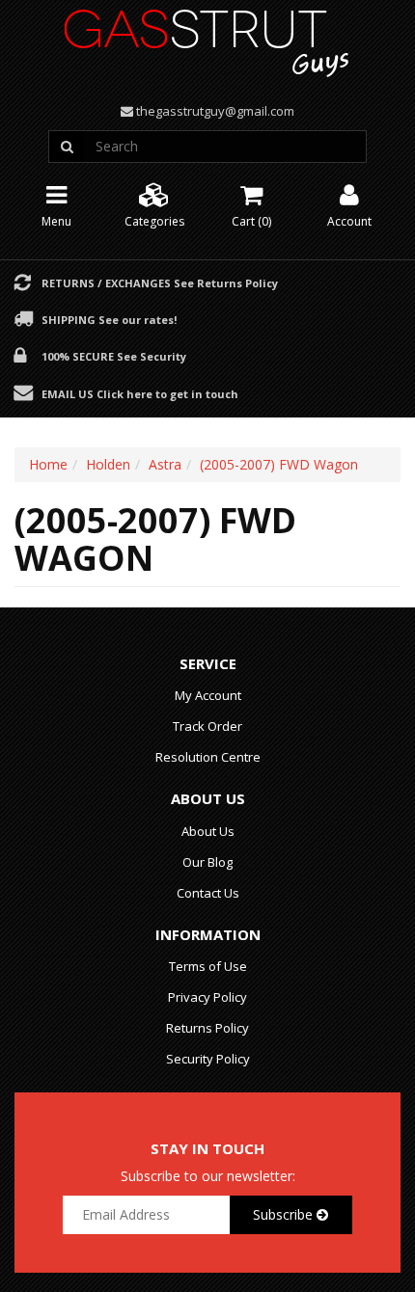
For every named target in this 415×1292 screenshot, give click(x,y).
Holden (108, 464)
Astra (165, 464)
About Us (208, 831)
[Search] (66, 146)
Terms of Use (208, 966)
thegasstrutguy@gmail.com (215, 111)
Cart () (251, 221)
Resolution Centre (208, 757)
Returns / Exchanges (160, 282)
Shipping (109, 319)
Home (48, 464)
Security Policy (208, 1058)
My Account (208, 695)
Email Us (140, 393)
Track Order (207, 726)
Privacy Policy (207, 997)
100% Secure (114, 356)
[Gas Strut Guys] (207, 37)
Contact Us (208, 893)
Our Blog (207, 862)
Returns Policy (207, 1027)
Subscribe (285, 1214)
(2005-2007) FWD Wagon (279, 464)
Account (349, 221)
